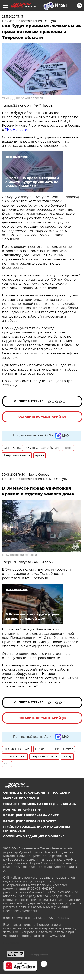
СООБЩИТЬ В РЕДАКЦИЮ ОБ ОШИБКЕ (33, 836)
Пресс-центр (59, 792)
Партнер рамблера (38, 954)
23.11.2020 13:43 (12, 16)
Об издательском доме (24, 792)
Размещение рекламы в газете (29, 821)
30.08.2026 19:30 (13, 474)
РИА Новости (16, 130)
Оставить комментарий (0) (42, 417)
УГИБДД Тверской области (22, 98)
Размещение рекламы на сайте (31, 815)
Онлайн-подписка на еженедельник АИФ (39, 804)
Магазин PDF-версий (21, 798)
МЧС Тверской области (19, 555)
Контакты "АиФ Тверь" (22, 809)
